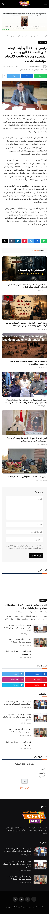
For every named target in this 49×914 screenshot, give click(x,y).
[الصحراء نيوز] (24, 4)
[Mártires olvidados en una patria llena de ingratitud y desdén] (24, 345)
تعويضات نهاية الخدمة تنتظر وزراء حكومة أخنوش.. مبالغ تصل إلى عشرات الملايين (17, 627)
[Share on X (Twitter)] (13, 76)
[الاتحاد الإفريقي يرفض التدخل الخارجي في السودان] (40, 654)
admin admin (32, 66)
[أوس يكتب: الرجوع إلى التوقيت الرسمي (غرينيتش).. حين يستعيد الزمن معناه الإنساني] (24, 422)
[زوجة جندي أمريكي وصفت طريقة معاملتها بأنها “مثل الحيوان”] (40, 642)
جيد (41, 769)
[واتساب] (40, 76)
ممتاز (41, 773)
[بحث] (3, 4)
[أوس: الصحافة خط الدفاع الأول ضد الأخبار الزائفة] (24, 461)
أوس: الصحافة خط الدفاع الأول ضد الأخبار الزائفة (27, 477)
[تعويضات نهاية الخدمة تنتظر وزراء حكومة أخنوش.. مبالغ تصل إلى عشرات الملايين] (40, 628)
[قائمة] (45, 4)
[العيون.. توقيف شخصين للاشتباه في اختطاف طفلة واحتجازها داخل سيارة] (24, 589)
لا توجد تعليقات (32, 70)
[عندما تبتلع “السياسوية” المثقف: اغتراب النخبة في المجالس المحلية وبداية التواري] (24, 268)
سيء (41, 776)
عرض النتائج (24, 788)
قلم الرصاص (42, 42)
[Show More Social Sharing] (4, 76)
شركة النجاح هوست (12, 907)
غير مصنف (43, 600)
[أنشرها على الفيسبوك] (27, 76)
